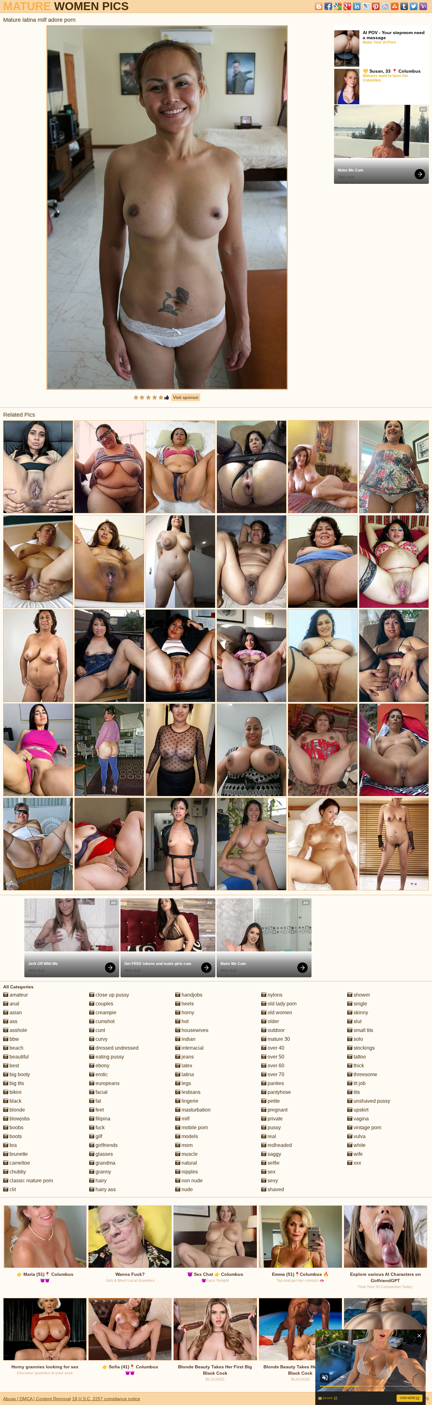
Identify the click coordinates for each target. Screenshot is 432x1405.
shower (361, 995)
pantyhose (278, 1092)
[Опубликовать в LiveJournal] (366, 6)
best (13, 1065)
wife (357, 1154)
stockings (363, 1048)
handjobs (191, 995)
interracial (192, 1048)
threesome (364, 1074)
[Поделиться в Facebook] (328, 6)
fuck (99, 1127)
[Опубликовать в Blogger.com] (319, 6)
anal (13, 1003)
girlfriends (106, 1145)
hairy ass (105, 1189)
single (359, 1003)
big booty (19, 1074)
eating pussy (109, 1056)
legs (185, 1083)
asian (15, 1012)
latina (187, 1074)
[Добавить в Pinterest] (376, 6)
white (359, 1145)
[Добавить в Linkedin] (357, 6)
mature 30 (278, 1039)
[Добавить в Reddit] (385, 6)
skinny (360, 1012)
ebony (101, 1065)
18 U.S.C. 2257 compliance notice (106, 1398)
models (189, 1136)
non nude (191, 1180)
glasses (103, 1154)
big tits (16, 1083)
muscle (189, 1154)
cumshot (104, 1021)
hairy (100, 1180)
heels (187, 1003)
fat (97, 1101)
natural (188, 1163)
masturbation (195, 1110)
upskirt (360, 1110)
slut (356, 1021)
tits (356, 1092)
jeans (187, 1056)
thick (358, 1065)
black (15, 1101)
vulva (359, 1136)
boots (15, 1136)
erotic (101, 1074)
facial (101, 1092)
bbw (13, 1039)
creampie (105, 1012)
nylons (274, 995)
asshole (17, 1030)
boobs (15, 1127)
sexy (272, 1180)
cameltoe (19, 1163)
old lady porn (281, 1003)
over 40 (275, 1048)
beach (15, 1048)
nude (186, 1189)
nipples (189, 1171)
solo (357, 1039)
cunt (99, 1030)
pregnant (276, 1110)
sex (270, 1171)
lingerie (189, 1101)
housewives (194, 1030)
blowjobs (19, 1118)
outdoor (275, 1030)
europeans (107, 1083)
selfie (273, 1163)
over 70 (275, 1074)
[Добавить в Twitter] (413, 6)
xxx (356, 1163)
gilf (98, 1136)
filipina (102, 1118)
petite (273, 1101)
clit (12, 1189)
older (272, 1021)
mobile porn (194, 1127)
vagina (360, 1118)
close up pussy (111, 995)
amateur (18, 995)
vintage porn (366, 1127)
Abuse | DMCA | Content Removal (37, 1398)
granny (102, 1171)
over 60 (275, 1065)
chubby (17, 1171)
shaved (275, 1189)
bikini (15, 1092)
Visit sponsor (186, 397)
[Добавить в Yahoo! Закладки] (423, 6)
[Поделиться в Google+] (347, 6)
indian (187, 1039)
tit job (359, 1083)
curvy (101, 1039)
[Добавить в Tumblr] (404, 6)
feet (99, 1110)
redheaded (279, 1145)
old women (279, 1012)
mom (186, 1145)
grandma (104, 1163)
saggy (273, 1154)
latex (186, 1065)
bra (12, 1145)
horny (187, 1012)
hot (184, 1021)
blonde (16, 1110)
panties (275, 1083)
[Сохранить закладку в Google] (338, 6)
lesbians (190, 1092)
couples (103, 1003)
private (274, 1118)
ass (12, 1021)
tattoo (359, 1056)
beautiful (18, 1056)
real (271, 1136)
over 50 (275, 1056)
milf (184, 1118)
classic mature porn (30, 1180)
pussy (273, 1127)
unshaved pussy (371, 1101)
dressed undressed (116, 1048)
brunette (18, 1154)
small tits (362, 1030)
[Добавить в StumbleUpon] (394, 6)
